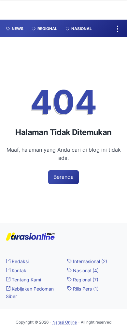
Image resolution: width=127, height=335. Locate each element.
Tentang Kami (25, 279)
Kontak (18, 270)
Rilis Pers (85, 289)
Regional (85, 279)
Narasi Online (64, 322)
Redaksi (19, 261)
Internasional (89, 261)
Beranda (63, 177)
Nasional (85, 270)
